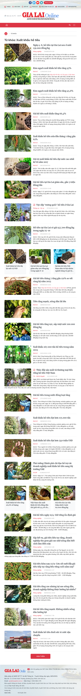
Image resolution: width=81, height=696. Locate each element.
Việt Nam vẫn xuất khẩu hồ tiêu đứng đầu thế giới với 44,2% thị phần (39, 505)
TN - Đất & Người (39, 376)
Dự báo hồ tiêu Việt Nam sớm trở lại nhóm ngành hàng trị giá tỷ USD (64, 268)
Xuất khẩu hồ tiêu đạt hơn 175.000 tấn (51, 418)
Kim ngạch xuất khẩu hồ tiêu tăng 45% (52, 68)
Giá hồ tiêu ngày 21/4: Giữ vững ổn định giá (54, 515)
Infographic (72, 6)
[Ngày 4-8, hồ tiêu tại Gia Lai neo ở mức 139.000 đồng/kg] (17, 53)
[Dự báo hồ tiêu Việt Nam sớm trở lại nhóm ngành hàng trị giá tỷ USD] (64, 256)
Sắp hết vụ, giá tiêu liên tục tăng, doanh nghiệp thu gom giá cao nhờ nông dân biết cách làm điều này (54, 540)
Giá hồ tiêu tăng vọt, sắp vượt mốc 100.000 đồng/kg (54, 325)
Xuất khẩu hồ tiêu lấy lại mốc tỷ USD (14, 267)
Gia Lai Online (14, 670)
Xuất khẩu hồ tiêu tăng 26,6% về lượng (15, 504)
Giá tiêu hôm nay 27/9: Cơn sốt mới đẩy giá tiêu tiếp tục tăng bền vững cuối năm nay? (54, 565)
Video (8, 6)
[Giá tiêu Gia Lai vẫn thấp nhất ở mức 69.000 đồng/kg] (64, 493)
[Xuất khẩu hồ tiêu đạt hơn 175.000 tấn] (17, 425)
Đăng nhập (48, 2)
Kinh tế (35, 71)
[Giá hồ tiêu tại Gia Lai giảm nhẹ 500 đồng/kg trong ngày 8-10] (40, 256)
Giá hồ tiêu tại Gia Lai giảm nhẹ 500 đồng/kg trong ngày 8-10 (40, 268)
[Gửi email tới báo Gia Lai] (41, 2)
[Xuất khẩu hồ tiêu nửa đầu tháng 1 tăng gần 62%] (17, 144)
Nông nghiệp (37, 51)
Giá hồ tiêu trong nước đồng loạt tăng (51, 395)
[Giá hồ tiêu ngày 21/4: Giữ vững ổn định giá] (17, 522)
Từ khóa (14, 33)
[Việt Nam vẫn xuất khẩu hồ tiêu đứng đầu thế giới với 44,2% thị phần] (40, 493)
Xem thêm (40, 656)
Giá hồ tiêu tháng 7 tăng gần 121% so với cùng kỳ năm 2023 (53, 280)
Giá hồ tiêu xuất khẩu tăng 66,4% (49, 113)
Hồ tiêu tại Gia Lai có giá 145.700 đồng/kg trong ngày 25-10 (53, 229)
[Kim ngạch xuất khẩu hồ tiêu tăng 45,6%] (17, 98)
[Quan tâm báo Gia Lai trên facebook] (30, 2)
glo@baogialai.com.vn (16, 681)
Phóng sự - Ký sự (38, 208)
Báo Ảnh (17, 6)
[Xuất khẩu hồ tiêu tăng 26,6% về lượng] (15, 493)
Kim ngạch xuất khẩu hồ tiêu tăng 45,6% (53, 91)
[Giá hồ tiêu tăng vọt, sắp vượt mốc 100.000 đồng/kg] (17, 332)
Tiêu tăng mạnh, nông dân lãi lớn (49, 301)
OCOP (35, 472)
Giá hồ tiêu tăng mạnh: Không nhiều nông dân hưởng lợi (54, 610)
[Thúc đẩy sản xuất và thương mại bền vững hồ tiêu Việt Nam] (17, 377)
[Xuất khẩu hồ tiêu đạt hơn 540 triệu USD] (17, 448)
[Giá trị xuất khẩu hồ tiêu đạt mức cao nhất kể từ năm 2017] (17, 167)
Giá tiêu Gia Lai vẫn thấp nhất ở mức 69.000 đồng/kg (63, 505)
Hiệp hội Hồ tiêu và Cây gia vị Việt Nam (62, 74)
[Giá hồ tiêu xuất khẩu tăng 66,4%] (17, 121)
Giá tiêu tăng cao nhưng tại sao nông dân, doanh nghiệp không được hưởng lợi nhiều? (54, 588)
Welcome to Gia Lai (47, 6)
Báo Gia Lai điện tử (40, 15)
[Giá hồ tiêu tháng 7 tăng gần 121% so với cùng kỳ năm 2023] (17, 286)
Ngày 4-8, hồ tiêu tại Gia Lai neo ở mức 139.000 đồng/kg (52, 46)
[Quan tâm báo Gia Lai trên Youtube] (37, 2)
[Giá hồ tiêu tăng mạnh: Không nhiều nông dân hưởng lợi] (17, 617)
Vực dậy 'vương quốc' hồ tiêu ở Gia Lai (55, 205)
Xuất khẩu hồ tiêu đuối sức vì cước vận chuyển (52, 633)
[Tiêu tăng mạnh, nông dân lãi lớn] (17, 309)
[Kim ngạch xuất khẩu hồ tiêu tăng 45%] (17, 76)
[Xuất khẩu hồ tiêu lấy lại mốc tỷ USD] (15, 256)
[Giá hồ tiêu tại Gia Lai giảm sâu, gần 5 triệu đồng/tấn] (17, 190)
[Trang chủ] (6, 25)
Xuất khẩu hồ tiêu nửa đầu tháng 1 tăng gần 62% (54, 138)
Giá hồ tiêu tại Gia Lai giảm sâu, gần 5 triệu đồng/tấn (54, 183)
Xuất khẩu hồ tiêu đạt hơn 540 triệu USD (53, 440)
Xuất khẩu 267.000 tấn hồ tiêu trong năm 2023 (53, 348)
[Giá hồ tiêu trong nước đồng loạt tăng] (17, 402)
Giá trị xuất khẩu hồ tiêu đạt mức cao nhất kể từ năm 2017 (53, 160)
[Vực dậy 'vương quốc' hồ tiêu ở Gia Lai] (17, 212)
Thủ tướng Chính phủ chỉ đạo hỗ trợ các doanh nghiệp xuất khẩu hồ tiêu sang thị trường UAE (53, 466)
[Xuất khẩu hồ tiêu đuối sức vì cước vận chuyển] (17, 640)
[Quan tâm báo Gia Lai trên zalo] (33, 2)
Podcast (35, 6)
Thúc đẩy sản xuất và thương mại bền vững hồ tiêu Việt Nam (53, 371)
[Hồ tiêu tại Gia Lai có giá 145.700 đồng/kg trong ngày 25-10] (17, 235)
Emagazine (61, 6)
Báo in (26, 6)
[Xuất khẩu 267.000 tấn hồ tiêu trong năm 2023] (17, 354)
